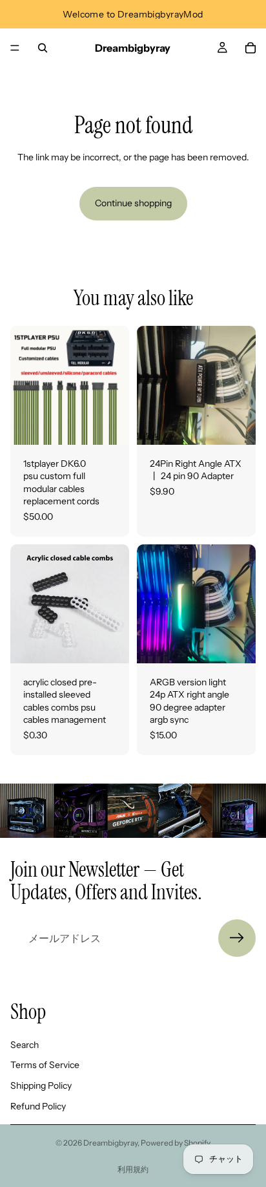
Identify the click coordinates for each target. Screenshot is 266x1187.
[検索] (42, 48)
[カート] (250, 48)
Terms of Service (44, 1065)
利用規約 (133, 1169)
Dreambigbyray (110, 1143)
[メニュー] (15, 48)
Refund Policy (38, 1106)
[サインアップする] (237, 938)
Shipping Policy (41, 1085)
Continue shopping (133, 203)
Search (24, 1045)
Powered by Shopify (175, 1143)
